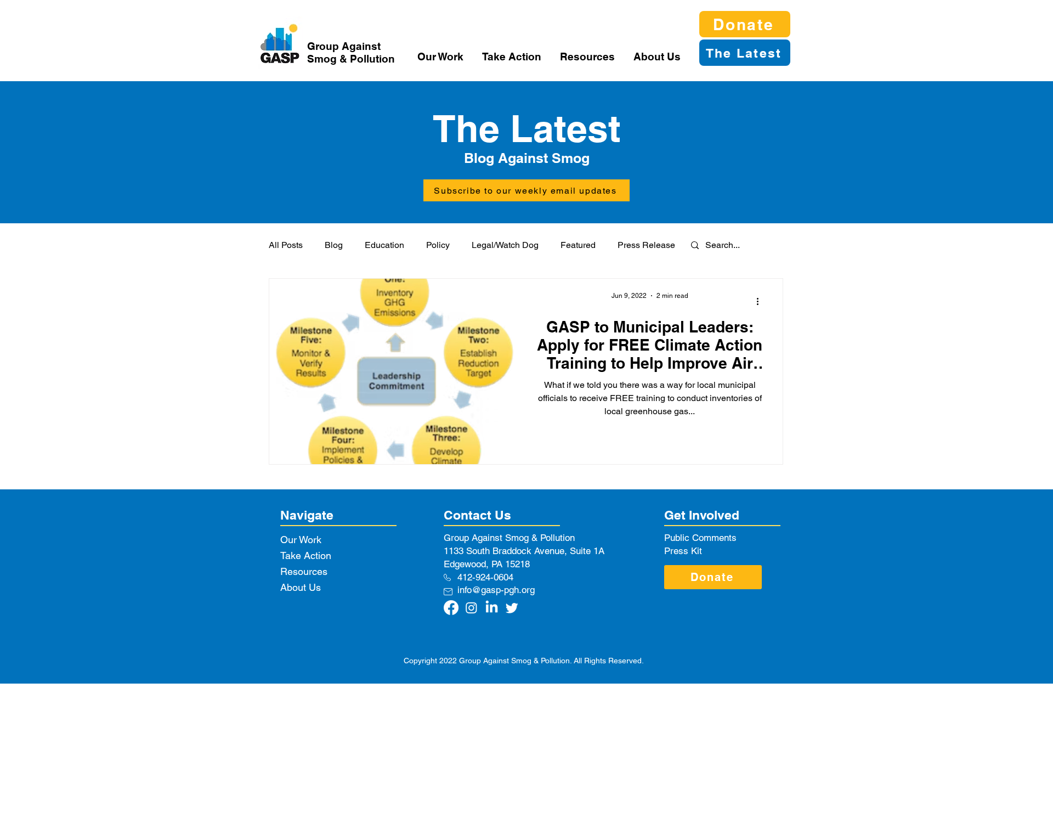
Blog (334, 245)
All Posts (286, 245)
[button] (441, 56)
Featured (578, 245)
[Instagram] (471, 607)
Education (384, 245)
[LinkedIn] (491, 607)
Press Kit (683, 550)
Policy (438, 245)
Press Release (646, 245)
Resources (303, 571)
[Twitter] (512, 607)
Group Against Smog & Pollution (351, 52)
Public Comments (700, 537)
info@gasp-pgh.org (496, 589)
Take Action (305, 555)
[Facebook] (451, 607)
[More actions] (761, 301)
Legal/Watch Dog (505, 245)
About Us (300, 587)
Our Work (300, 539)
